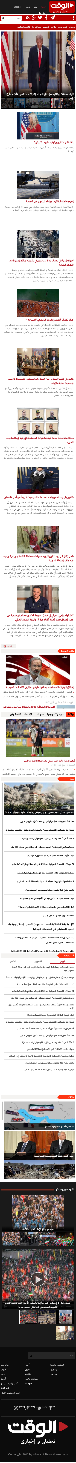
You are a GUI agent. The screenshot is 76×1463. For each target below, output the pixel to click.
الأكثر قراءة (69, 956)
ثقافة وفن (15, 714)
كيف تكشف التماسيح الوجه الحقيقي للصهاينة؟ (50, 320)
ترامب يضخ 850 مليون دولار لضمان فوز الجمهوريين (49, 890)
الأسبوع (38, 961)
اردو (35, 7)
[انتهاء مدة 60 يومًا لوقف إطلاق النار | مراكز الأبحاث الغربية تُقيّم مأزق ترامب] (57, 103)
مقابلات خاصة (67, 651)
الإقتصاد (28, 714)
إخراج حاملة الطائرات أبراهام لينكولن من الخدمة (50, 201)
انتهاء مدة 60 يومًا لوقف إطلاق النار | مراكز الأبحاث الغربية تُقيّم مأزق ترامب (41, 1006)
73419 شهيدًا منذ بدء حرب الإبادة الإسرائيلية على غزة (48, 839)
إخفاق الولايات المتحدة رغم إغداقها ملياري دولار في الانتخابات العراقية (40, 687)
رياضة (71, 714)
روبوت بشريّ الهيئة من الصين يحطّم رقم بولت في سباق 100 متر (42, 847)
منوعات (40, 714)
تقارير (27, 1369)
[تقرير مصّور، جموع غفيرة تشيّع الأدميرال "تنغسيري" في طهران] (47, 1239)
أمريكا (3, 1379)
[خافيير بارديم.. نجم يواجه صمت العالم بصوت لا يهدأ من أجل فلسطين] (38, 480)
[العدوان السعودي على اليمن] (39, 1174)
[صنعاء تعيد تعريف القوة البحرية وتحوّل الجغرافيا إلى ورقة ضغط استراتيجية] (44, 103)
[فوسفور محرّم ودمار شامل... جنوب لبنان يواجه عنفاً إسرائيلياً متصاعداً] (39, 799)
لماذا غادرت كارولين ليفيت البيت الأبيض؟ (54, 142)
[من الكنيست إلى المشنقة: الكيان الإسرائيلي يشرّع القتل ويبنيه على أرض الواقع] (7, 103)
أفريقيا (3, 1369)
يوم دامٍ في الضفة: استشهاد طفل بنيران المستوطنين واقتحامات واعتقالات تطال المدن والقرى (42, 940)
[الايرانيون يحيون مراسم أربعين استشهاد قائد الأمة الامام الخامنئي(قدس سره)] (29, 1239)
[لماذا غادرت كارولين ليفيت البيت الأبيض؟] (38, 125)
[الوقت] (62, 7)
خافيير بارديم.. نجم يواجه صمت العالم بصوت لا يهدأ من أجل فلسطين (39, 497)
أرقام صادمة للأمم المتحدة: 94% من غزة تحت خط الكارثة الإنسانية (42, 951)
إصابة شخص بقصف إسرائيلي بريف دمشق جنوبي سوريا (47, 821)
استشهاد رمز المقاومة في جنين (58, 916)
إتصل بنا (53, 1369)
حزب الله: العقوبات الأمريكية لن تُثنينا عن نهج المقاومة (47, 899)
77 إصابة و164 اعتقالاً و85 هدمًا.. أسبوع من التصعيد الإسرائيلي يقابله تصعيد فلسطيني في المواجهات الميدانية (41, 926)
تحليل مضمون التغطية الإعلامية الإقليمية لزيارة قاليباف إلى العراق (41, 1056)
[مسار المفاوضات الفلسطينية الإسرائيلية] (39, 1145)
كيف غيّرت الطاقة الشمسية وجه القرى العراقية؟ (50, 856)
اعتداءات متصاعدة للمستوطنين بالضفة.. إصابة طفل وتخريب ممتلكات (39, 830)
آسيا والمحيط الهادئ (9, 1383)
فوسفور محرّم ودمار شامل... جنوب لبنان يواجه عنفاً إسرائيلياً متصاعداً (39, 813)
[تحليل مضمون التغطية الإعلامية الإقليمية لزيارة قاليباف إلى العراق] (69, 103)
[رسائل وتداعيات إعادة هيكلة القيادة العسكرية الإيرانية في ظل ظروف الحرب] (38, 421)
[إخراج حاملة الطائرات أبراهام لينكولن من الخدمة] (38, 185)
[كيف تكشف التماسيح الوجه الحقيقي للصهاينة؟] (38, 303)
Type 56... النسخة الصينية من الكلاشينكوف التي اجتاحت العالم (43, 864)
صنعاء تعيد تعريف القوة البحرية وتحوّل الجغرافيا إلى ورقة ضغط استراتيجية (43, 969)
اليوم (62, 961)
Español (17, 7)
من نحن (53, 1374)
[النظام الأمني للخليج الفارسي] (39, 1115)
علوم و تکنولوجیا (55, 714)
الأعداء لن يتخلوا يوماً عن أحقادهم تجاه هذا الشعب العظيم (45, 881)
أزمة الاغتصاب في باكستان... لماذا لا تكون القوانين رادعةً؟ (46, 907)
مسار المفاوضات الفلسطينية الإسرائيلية (53, 1156)
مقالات (28, 1374)
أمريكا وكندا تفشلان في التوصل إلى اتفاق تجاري (50, 1049)
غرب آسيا (5, 1365)
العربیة (43, 7)
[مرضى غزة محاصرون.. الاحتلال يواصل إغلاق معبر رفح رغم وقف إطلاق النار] (65, 1333)
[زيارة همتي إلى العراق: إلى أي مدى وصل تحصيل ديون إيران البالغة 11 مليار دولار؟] (32, 103)
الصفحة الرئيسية (57, 1365)
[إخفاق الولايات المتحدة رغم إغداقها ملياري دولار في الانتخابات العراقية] (38, 670)
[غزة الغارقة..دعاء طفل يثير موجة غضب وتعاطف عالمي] (65, 1317)
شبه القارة (5, 1388)
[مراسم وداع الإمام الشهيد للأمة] (38, 1213)
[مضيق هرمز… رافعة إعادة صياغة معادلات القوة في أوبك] (19, 103)
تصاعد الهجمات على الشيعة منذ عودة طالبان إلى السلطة (45, 873)
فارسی (27, 7)
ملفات (71, 1097)
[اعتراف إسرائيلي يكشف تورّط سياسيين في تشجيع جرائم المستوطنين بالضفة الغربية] (38, 244)
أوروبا (3, 1374)
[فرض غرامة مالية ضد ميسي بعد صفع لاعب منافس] (38, 738)
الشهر (13, 961)
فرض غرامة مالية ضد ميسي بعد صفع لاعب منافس (49, 761)
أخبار (72, 779)
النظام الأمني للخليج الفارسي (59, 1126)
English (42, 13)
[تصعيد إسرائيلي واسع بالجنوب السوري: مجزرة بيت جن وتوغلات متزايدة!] (47, 1317)
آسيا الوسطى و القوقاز (10, 1393)
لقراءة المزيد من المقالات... (10, 646)
